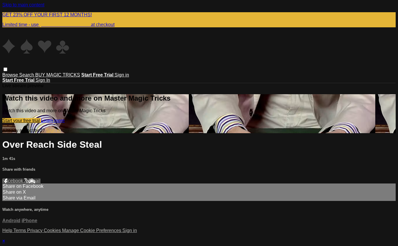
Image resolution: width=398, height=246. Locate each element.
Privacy (35, 230)
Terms (20, 230)
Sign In (43, 80)
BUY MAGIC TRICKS (57, 74)
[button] (5, 69)
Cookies (53, 230)
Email (34, 180)
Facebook (13, 180)
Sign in (122, 74)
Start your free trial (21, 120)
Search (27, 74)
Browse (10, 74)
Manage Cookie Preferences (92, 230)
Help (7, 230)
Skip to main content (23, 4)
